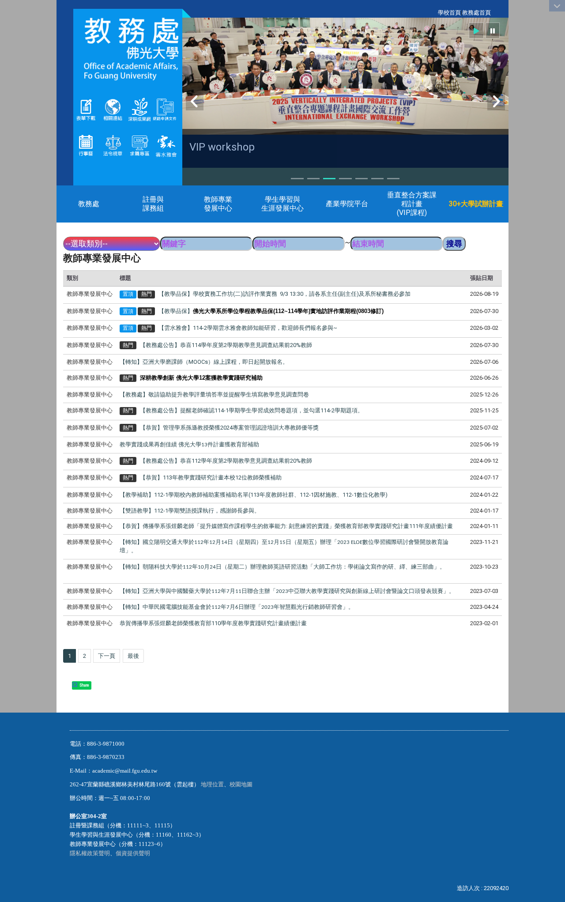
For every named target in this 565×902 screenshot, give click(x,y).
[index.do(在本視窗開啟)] (152, 109)
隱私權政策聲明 (90, 853)
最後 (133, 656)
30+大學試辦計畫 (476, 204)
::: (433, 12)
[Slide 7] (393, 178)
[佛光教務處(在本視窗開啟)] (127, 49)
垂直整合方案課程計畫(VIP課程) (412, 204)
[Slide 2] (313, 178)
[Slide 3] (329, 178)
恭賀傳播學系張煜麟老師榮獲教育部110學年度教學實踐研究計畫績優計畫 (213, 623)
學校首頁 (449, 12)
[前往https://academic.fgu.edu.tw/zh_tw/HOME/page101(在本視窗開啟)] (112, 144)
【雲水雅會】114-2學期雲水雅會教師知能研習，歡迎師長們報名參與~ (247, 328)
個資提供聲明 (133, 853)
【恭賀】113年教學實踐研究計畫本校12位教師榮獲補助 (211, 477)
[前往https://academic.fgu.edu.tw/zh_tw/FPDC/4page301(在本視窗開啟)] (166, 144)
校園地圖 (242, 784)
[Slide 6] (377, 178)
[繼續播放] (476, 30)
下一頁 (106, 656)
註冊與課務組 (153, 203)
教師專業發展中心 (218, 203)
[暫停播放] (493, 30)
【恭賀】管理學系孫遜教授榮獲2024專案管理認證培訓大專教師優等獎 (229, 427)
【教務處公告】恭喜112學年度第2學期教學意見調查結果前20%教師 (226, 460)
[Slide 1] (297, 178)
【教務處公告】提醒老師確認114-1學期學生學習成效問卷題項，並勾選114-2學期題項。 (251, 410)
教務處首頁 (476, 12)
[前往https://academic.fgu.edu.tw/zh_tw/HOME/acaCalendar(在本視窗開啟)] (85, 144)
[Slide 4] (345, 178)
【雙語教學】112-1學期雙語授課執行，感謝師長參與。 (190, 510)
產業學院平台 (347, 204)
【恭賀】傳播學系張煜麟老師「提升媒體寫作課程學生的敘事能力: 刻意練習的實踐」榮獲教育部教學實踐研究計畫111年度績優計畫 (286, 526)
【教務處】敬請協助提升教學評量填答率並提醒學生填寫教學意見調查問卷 (214, 394)
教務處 (88, 204)
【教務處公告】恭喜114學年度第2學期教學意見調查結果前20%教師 (226, 345)
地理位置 (212, 784)
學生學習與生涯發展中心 (282, 203)
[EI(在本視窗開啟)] (139, 144)
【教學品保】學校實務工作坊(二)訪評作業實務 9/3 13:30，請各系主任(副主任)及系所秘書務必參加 (284, 294)
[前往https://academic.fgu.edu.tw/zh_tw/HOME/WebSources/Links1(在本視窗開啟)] (112, 109)
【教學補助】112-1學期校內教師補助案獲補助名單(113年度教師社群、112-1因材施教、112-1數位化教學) (254, 494)
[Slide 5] (361, 178)
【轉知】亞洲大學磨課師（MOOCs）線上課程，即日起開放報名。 (204, 362)
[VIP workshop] (345, 76)
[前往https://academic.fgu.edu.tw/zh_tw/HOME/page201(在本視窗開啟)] (85, 109)
